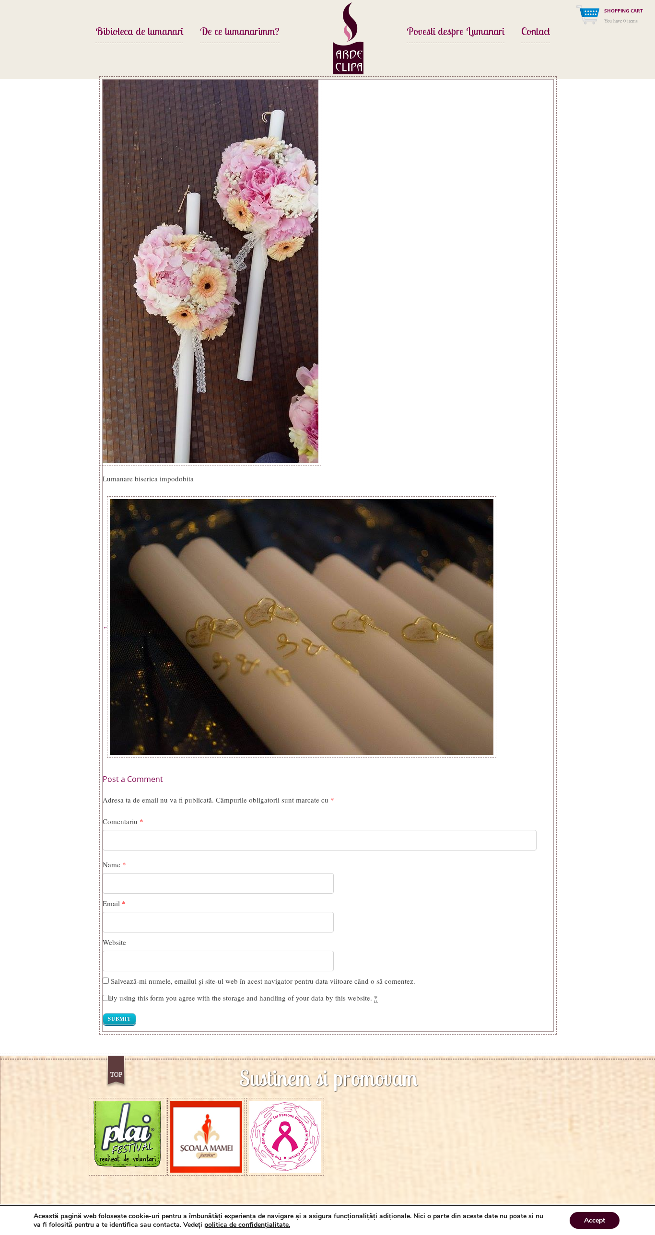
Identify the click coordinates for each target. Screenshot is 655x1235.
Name (111, 864)
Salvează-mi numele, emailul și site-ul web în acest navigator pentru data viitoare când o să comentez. (263, 981)
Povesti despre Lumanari (455, 32)
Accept (594, 1220)
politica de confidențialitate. (247, 1224)
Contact (535, 32)
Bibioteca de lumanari (139, 32)
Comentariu (123, 821)
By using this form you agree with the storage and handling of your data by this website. (243, 997)
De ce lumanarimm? (240, 32)
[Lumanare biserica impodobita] (210, 270)
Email (111, 903)
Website (114, 942)
